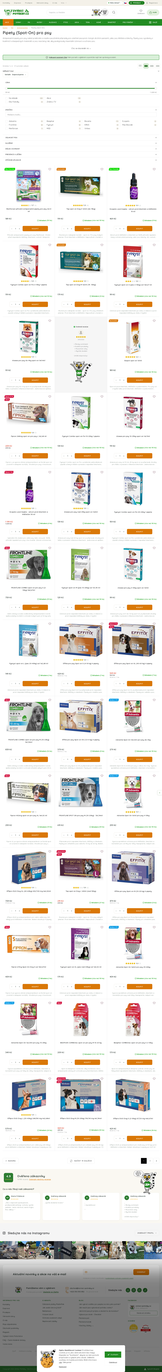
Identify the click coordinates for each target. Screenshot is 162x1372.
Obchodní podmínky (11, 1328)
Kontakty (6, 3)
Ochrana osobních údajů (52, 1318)
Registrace (153, 3)
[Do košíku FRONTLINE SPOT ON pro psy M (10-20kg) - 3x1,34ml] (87, 835)
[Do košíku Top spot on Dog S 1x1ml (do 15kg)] (87, 228)
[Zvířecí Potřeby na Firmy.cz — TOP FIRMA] (145, 1328)
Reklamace (46, 1311)
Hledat (114, 12)
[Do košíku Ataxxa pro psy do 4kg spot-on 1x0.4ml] (35, 380)
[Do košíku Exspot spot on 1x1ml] (139, 380)
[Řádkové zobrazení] (140, 65)
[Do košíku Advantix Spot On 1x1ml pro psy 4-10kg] (139, 835)
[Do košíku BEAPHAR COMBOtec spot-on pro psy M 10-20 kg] (87, 1062)
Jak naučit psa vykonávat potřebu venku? (96, 1308)
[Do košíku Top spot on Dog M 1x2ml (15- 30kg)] (87, 304)
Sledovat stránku (143, 1313)
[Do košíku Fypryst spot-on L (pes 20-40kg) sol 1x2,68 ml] (35, 683)
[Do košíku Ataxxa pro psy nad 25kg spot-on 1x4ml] (87, 531)
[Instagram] (133, 1290)
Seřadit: (14, 75)
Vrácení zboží (47, 1314)
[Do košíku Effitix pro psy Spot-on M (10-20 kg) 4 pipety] (139, 910)
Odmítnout (113, 1362)
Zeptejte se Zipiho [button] (51, 1292)
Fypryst (63, 125)
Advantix (25, 121)
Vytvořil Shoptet (153, 1369)
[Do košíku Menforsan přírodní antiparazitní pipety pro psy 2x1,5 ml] (35, 228)
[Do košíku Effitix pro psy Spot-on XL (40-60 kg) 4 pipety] (139, 683)
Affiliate (147, 1351)
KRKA (101, 125)
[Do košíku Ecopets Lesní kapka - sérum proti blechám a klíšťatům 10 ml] (139, 228)
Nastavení (62, 1367)
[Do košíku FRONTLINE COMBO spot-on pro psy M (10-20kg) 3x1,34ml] (35, 759)
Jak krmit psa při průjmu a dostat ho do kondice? (99, 1311)
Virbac (101, 128)
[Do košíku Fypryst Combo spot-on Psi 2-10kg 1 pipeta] (35, 304)
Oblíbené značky (25, 1351)
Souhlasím (114, 1354)
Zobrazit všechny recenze (40, 1179)
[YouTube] (139, 1290)
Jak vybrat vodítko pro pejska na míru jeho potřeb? (100, 1304)
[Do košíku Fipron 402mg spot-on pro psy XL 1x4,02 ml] (35, 835)
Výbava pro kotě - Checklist (90, 1314)
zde (60, 1362)
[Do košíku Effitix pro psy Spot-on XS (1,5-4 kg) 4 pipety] (87, 759)
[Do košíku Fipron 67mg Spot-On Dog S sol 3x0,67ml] (35, 986)
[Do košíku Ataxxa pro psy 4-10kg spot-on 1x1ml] (139, 607)
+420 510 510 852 (77, 1291)
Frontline (25, 125)
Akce (63, 98)
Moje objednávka (10, 1324)
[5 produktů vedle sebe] (157, 65)
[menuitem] (8, 22)
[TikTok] (145, 1290)
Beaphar (63, 121)
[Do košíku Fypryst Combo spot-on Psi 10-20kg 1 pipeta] (87, 455)
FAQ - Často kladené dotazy (14, 1340)
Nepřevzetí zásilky (49, 1321)
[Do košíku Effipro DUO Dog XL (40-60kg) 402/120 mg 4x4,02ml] (35, 910)
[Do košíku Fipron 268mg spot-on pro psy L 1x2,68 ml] (35, 455)
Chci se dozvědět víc (80, 48)
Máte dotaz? (114, 3)
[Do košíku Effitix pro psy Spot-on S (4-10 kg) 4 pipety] (87, 683)
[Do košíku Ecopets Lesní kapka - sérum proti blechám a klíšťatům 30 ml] (35, 531)
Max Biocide (139, 125)
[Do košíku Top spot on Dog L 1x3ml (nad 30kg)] (87, 910)
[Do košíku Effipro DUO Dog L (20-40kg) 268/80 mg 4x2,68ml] (35, 1138)
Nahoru (12, 1161)
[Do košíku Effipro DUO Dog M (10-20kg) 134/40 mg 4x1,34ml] (87, 1138)
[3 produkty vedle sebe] (146, 65)
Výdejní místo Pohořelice (13, 1336)
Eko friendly (25, 102)
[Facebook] (128, 1290)
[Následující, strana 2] (150, 1161)
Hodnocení (127, 1351)
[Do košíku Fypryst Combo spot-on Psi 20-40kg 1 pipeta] (139, 531)
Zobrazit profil (146, 1233)
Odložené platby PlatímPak (53, 1304)
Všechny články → (86, 1326)
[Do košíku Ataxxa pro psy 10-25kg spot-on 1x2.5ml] (139, 455)
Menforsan (25, 128)
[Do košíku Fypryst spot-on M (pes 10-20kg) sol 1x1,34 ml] (87, 607)
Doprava (17, 3)
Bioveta (101, 121)
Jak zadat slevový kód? (51, 1308)
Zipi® (14, 1351)
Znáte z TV (63, 102)
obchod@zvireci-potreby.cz (82, 1288)
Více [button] (62, 3)
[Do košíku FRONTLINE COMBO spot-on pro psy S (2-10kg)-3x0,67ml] (35, 607)
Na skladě (25, 98)
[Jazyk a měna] (125, 3)
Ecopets (139, 121)
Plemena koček (85, 1322)
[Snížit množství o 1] (12, 228)
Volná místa (7, 1344)
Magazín (6, 1332)
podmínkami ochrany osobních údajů (119, 1278)
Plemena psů (84, 1318)
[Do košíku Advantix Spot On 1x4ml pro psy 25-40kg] (139, 986)
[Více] (153, 22)
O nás (54, 3)
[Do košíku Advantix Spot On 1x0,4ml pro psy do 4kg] (139, 759)
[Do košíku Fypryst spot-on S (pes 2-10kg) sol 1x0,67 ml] (139, 304)
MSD (63, 128)
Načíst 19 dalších (83, 1161)
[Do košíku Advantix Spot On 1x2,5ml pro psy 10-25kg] (35, 1062)
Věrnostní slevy (42, 3)
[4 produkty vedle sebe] (151, 65)
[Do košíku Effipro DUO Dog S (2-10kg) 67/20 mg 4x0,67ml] (139, 1138)
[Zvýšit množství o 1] (19, 228)
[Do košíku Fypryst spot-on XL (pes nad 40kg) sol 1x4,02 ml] (87, 986)
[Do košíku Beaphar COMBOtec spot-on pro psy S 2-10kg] (139, 1062)
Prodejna (28, 3)
